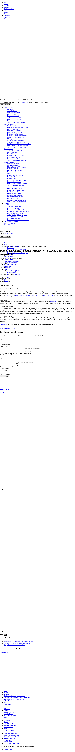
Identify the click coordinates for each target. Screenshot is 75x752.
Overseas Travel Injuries (14, 157)
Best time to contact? (6, 355)
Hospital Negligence (13, 168)
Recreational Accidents (10, 263)
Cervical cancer (11, 173)
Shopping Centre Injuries (14, 195)
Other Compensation (10, 264)
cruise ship (53, 301)
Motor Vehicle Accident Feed (12, 737)
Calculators (7, 7)
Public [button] (8, 187)
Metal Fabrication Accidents (15, 137)
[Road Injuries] (33, 353)
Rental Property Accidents (14, 193)
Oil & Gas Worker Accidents (15, 140)
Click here (4, 325)
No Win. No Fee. (9, 9)
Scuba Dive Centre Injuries (15, 216)
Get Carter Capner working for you (17, 253)
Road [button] (8, 107)
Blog (5, 10)
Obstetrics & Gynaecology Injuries (17, 180)
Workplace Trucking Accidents (16, 142)
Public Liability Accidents (11, 261)
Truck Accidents (12, 111)
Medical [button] (9, 162)
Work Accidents (8, 256)
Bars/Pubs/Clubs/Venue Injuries (16, 200)
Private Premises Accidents (15, 192)
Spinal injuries (11, 178)
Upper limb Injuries (13, 177)
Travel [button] (8, 149)
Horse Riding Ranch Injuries (15, 213)
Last (18, 343)
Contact (6, 19)
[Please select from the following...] (33, 348)
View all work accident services (16, 147)
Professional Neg (11, 221)
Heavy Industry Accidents (14, 132)
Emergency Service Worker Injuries (17, 127)
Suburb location (5, 368)
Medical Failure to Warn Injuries (16, 167)
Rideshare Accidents (13, 121)
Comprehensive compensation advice (14, 645)
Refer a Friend (8, 701)
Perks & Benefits (12, 272)
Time (18, 360)
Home (5, 243)
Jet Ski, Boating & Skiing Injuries (17, 215)
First (18, 341)
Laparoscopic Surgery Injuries (16, 175)
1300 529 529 (24, 102)
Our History (7, 694)
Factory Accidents (12, 129)
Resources (7, 15)
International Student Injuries (15, 155)
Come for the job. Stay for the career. (18, 271)
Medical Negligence (13, 163)
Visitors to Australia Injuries (15, 159)
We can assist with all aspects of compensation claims (19, 641)
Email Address (5, 346)
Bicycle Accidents (12, 114)
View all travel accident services (16, 160)
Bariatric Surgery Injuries (14, 170)
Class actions (7, 266)
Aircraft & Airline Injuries (14, 150)
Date (1, 358)
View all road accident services (16, 122)
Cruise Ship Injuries (13, 152)
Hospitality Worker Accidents (15, 134)
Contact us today (6, 393)
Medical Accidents (9, 259)
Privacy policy (8, 749)
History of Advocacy (10, 725)
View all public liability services (16, 201)
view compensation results (7, 328)
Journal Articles (8, 727)
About (5, 2)
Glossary (6, 722)
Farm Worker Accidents (14, 130)
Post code (3, 370)
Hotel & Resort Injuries (14, 154)
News (5, 14)
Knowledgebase (8, 723)
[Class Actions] (33, 351)
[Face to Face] (25, 367)
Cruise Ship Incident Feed (11, 735)
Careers (6, 12)
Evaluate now (4, 652)
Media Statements (9, 730)
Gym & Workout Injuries (14, 218)
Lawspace (7, 706)
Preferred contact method (8, 367)
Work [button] (8, 124)
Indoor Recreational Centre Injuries (17, 210)
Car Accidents (11, 109)
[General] (33, 350)
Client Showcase (48, 295)
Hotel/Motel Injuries (13, 198)
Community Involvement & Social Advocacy (17, 697)
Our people (10, 248)
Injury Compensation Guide (12, 743)
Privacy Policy (8, 742)
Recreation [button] (7, 203)
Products (9, 223)
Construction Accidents (14, 126)
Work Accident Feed (10, 738)
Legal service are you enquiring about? (12, 353)
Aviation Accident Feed (10, 733)
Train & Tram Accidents (14, 117)
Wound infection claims (14, 182)
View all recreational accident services (18, 220)
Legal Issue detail (5, 374)
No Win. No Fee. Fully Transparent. (14, 696)
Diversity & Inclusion (10, 715)
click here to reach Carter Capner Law (26, 295)
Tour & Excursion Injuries (14, 206)
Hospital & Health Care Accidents (17, 135)
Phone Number (5, 344)
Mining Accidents (12, 139)
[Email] (25, 365)
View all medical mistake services (17, 185)
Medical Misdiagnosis (13, 165)
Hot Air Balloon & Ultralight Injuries (18, 211)
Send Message (5, 376)
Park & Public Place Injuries (15, 190)
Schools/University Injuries (15, 196)
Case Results (7, 5)
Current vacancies (9, 712)
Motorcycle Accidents (13, 112)
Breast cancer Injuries (13, 172)
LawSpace (7, 17)
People (6, 4)
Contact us (7, 717)
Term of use (7, 740)
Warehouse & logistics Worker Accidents (19, 144)
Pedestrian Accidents (13, 116)
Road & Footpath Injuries (14, 188)
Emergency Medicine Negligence (17, 183)
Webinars (6, 728)
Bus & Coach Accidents (14, 119)
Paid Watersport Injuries (14, 208)
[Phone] (25, 364)
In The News (7, 732)
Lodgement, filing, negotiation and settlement (17, 643)
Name (2, 339)
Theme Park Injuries (13, 205)
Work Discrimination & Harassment (17, 145)
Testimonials (7, 704)
